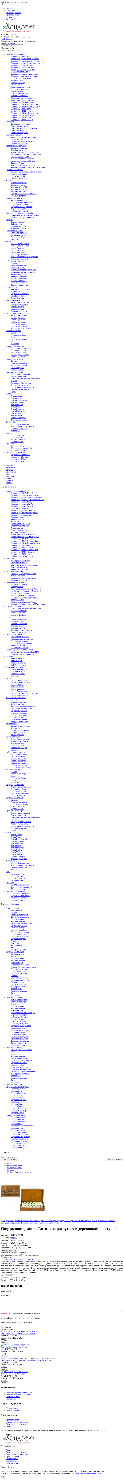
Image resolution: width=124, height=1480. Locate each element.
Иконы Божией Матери (20, 246)
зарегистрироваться (18, 2)
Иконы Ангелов (17, 248)
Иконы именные (17, 250)
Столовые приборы (19, 144)
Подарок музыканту (19, 1130)
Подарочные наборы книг (21, 207)
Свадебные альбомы (19, 429)
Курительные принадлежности (23, 270)
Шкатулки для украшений (21, 448)
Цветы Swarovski (18, 176)
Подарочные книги (14, 198)
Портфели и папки (18, 296)
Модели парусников (19, 274)
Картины (9, 181)
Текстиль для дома (18, 984)
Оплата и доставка (13, 13)
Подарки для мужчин (11, 471)
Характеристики (16, 1259)
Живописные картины (20, 917)
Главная (9, 8)
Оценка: (4, 1318)
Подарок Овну (17, 1104)
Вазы (13, 1052)
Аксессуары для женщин (21, 348)
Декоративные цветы (14, 170)
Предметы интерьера (14, 372)
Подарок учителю (18, 1143)
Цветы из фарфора (18, 178)
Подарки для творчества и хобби (19, 213)
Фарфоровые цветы (19, 986)
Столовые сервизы (18, 226)
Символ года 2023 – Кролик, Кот (24, 113)
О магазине (10, 10)
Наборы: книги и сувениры (22, 202)
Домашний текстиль (14, 231)
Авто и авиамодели (19, 1000)
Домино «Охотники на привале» (14, 1347)
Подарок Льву (16, 1102)
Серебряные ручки (18, 418)
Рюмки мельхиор (18, 139)
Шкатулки (10, 444)
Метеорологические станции (23, 272)
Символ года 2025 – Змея (21, 117)
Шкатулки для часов (19, 450)
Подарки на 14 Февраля (20, 455)
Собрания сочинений (19, 211)
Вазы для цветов (17, 954)
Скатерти (14, 239)
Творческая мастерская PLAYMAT (25, 215)
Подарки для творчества (21, 1026)
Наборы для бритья (19, 352)
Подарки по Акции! (14, 1084)
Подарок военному (18, 1121)
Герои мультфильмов (19, 72)
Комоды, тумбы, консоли (21, 383)
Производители (12, 15)
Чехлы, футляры (17, 298)
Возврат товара (12, 1408)
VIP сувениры (16, 910)
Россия (14, 1238)
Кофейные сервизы (19, 228)
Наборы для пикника (19, 365)
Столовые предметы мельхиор (23, 141)
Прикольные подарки (19, 1037)
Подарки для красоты (15, 346)
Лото (13, 337)
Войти (3, 2)
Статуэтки (10, 122)
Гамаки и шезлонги (19, 363)
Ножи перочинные (18, 1021)
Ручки (8, 394)
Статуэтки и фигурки (19, 978)
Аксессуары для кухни (20, 302)
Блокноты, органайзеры (20, 289)
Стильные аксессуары (20, 980)
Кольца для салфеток (19, 305)
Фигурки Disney (17, 163)
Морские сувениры (19, 276)
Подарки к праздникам (15, 452)
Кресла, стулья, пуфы (19, 385)
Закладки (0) (11, 19)
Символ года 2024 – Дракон (22, 115)
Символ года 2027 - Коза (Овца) (24, 56)
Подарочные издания (19, 204)
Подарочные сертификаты (17, 1422)
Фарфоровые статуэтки (20, 124)
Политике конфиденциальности (88, 1473)
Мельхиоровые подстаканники (23, 137)
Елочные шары (17, 80)
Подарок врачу (17, 1124)
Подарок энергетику (19, 1145)
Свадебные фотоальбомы (21, 1069)
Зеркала (14, 381)
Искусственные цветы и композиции (26, 172)
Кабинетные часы (18, 268)
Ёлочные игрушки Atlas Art (22, 67)
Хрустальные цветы (19, 174)
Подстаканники (17, 309)
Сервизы (14, 976)
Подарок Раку (16, 1106)
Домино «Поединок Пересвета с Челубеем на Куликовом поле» (27, 1360)
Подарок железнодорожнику (22, 1126)
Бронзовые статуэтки (19, 133)
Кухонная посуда (13, 300)
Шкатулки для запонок (20, 446)
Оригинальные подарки (16, 146)
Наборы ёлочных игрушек (21, 78)
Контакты (10, 17)
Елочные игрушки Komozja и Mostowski (27, 61)
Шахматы (15, 344)
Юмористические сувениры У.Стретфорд (28, 167)
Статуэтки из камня (19, 130)
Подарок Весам (17, 1091)
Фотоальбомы (11, 422)
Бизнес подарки (9, 479)
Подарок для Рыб (18, 1097)
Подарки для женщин (11, 466)
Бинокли (14, 361)
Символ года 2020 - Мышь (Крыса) (25, 107)
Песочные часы (17, 442)
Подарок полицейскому (20, 1137)
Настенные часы (17, 437)
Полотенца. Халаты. (19, 235)
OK (3, 1478)
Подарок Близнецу (18, 1089)
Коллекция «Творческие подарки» (25, 100)
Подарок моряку (17, 1128)
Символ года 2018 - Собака (22, 102)
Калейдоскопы (17, 150)
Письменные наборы (19, 283)
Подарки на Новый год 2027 (17, 54)
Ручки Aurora (16, 396)
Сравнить (23, 1253)
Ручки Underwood (18, 411)
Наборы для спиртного (15, 313)
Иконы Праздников (19, 254)
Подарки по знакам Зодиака (17, 1087)
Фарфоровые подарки (20, 1074)
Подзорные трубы (18, 939)
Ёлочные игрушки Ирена (21, 65)
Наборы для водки (18, 322)
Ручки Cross (16, 398)
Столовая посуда (17, 982)
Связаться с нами (13, 1397)
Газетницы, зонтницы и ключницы (25, 378)
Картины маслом (18, 191)
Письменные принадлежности (23, 967)
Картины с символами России (23, 194)
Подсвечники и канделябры (22, 387)
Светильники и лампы (20, 389)
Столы (13, 392)
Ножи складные (17, 368)
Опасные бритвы (18, 357)
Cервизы (9, 220)
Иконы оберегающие (19, 259)
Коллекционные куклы (20, 87)
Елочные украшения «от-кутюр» (24, 76)
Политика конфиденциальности (19, 1392)
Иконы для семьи (18, 252)
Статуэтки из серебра (19, 126)
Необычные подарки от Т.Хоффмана (26, 154)
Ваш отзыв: (5, 1295)
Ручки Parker (16, 407)
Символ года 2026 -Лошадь (22, 120)
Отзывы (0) (28, 1259)
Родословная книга (19, 209)
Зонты (13, 956)
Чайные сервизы (17, 222)
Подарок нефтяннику (19, 1132)
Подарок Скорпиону (19, 1108)
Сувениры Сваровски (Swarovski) (25, 161)
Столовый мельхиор (14, 135)
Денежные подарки (19, 148)
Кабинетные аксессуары (16, 261)
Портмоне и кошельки (20, 294)
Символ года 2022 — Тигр (22, 111)
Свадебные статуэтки (19, 1067)
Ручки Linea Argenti (19, 400)
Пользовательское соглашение (18, 1394)
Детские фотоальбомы (20, 424)
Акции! (9, 483)
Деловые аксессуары (19, 915)
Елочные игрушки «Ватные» (23, 70)
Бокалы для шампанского (21, 1050)
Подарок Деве (16, 1095)
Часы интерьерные (18, 1043)
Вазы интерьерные (18, 376)
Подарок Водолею (18, 1093)
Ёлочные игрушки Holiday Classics (25, 59)
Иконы (9, 241)
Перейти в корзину (9, 1159)
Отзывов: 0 (17, 1255)
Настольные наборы (19, 281)
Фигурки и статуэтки (19, 285)
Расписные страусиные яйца (22, 159)
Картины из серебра (19, 189)
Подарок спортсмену (19, 1139)
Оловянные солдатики (20, 157)
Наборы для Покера (19, 339)
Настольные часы (18, 439)
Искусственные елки (19, 93)
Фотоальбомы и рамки (20, 1041)
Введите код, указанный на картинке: (16, 1322)
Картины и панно (18, 921)
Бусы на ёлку (16, 85)
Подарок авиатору (18, 1117)
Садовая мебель (17, 370)
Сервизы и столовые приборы (23, 1071)
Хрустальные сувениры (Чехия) (24, 165)
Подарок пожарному (19, 1134)
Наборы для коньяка (19, 324)
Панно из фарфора (18, 196)
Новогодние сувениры (20, 89)
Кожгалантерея (12, 287)
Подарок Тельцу (17, 1113)
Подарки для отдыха (14, 359)
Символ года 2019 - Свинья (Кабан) (25, 104)
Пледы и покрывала (19, 233)
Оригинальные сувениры (21, 1060)
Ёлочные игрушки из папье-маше (24, 74)
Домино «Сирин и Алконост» (13, 1374)
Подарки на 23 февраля (20, 457)
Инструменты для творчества (23, 217)
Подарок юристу (17, 1148)
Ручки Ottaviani (17, 405)
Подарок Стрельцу (18, 1111)
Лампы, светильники (19, 1058)
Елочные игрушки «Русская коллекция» (27, 63)
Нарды (13, 342)
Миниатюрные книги (20, 200)
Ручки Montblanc (17, 402)
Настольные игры (13, 331)
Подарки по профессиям (16, 1115)
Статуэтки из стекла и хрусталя (24, 128)
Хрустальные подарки (20, 1078)
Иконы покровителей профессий (24, 257)
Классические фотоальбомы (22, 426)
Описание (5, 1259)
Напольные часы (18, 435)
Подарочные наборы (19, 936)
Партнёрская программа (16, 1424)
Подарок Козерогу (18, 1100)
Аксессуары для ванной (20, 374)
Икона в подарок (18, 919)
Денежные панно (18, 185)
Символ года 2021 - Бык (21, 109)
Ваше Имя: (5, 1291)
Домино (14, 333)
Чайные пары (16, 224)
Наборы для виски (18, 320)
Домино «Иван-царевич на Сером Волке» (18, 1334)
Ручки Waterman (17, 415)
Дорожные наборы (18, 350)
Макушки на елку (18, 83)
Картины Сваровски (19, 96)
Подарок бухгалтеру (19, 1119)
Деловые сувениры (19, 265)
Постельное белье (18, 237)
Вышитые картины (19, 183)
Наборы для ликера (19, 326)
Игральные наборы (19, 335)
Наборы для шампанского (21, 328)
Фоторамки (15, 431)
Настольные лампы (19, 278)
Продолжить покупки (114, 1159)
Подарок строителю (19, 1141)
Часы (8, 433)
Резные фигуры (17, 91)
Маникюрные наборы (20, 965)
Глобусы (14, 263)
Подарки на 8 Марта (19, 459)
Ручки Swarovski (17, 409)
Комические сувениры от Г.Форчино (26, 152)
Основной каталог (8, 487)
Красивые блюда (17, 307)
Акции (9, 1426)
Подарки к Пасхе (18, 461)
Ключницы (15, 291)
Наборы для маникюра (20, 355)
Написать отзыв (31, 1255)
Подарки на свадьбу (10, 475)
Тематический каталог (10, 904)
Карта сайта (11, 1399)
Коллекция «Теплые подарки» (23, 98)
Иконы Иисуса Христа (20, 244)
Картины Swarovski (19, 187)
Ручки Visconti (17, 413)
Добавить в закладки (9, 1253)
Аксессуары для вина (19, 315)
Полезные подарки (18, 1034)
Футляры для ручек (19, 420)
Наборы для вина (18, 318)
